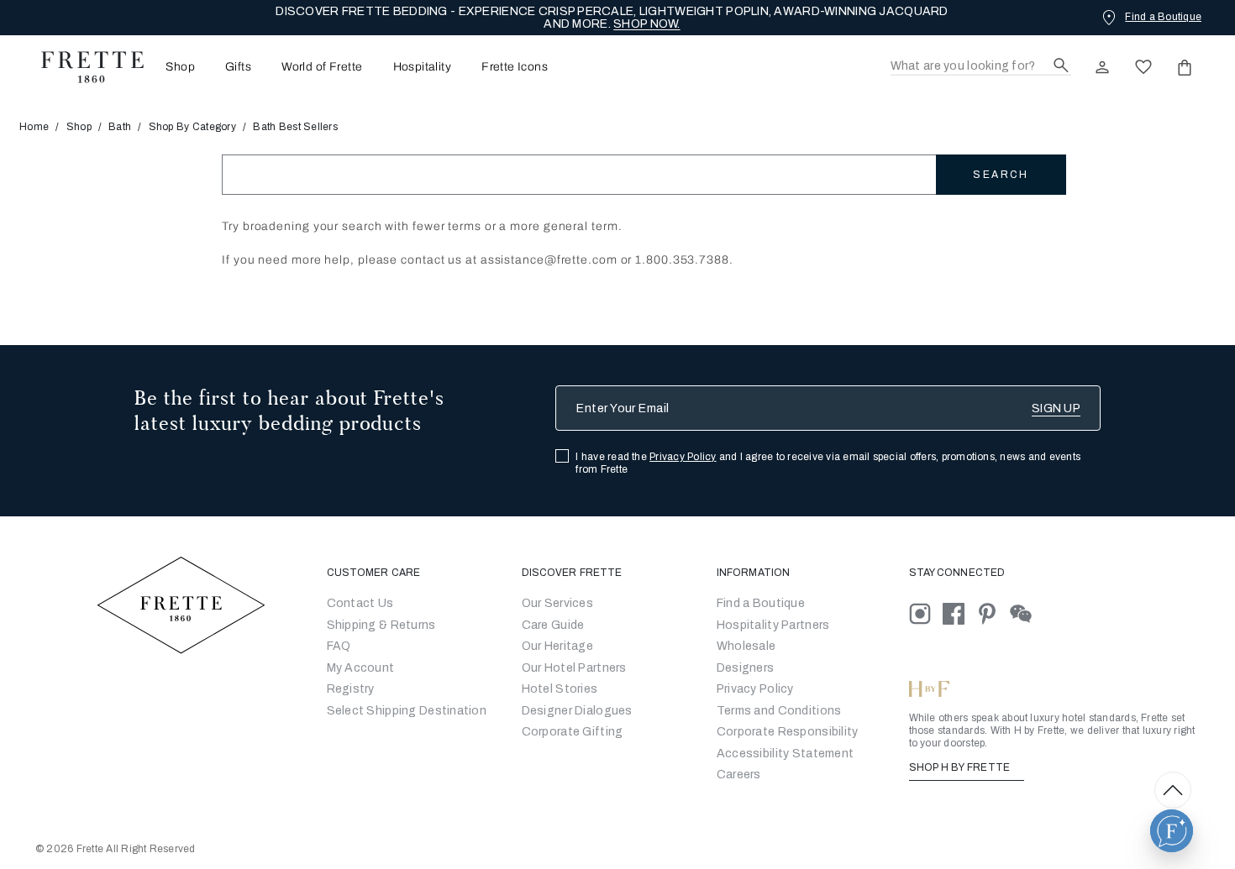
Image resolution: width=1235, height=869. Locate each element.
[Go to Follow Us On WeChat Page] (1025, 613)
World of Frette (321, 67)
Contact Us (360, 603)
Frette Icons (514, 67)
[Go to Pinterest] (993, 613)
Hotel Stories (560, 689)
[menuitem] (175, 67)
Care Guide (553, 625)
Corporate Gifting (572, 731)
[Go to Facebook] (959, 613)
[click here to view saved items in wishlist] (1143, 67)
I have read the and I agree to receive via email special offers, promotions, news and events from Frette (827, 463)
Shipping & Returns (381, 625)
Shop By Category (192, 127)
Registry (351, 689)
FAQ (339, 646)
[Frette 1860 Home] (84, 67)
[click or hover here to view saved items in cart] (1185, 67)
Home (34, 127)
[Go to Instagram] (926, 613)
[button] (1171, 830)
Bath (119, 127)
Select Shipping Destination (407, 710)
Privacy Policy (682, 457)
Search (1000, 175)
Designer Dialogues (577, 710)
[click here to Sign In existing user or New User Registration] (1102, 67)
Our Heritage (557, 646)
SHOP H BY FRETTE (961, 767)
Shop (79, 127)
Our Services (557, 603)
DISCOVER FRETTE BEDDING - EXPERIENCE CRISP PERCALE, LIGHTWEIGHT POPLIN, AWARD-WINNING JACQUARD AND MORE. (612, 17)
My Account (361, 668)
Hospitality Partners (773, 625)
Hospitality (422, 67)
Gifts (238, 67)
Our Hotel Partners (574, 668)
